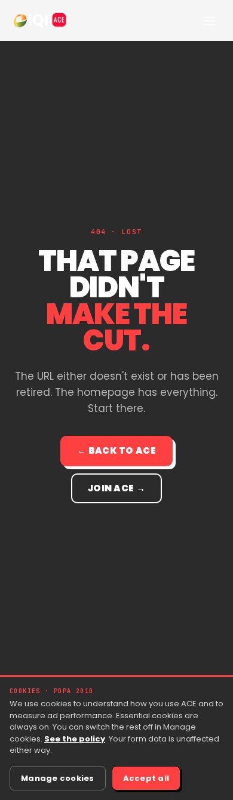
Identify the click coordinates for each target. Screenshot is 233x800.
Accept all (146, 778)
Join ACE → (116, 488)
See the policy (74, 738)
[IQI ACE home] (40, 20)
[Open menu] (209, 20)
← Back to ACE (116, 450)
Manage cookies (57, 778)
